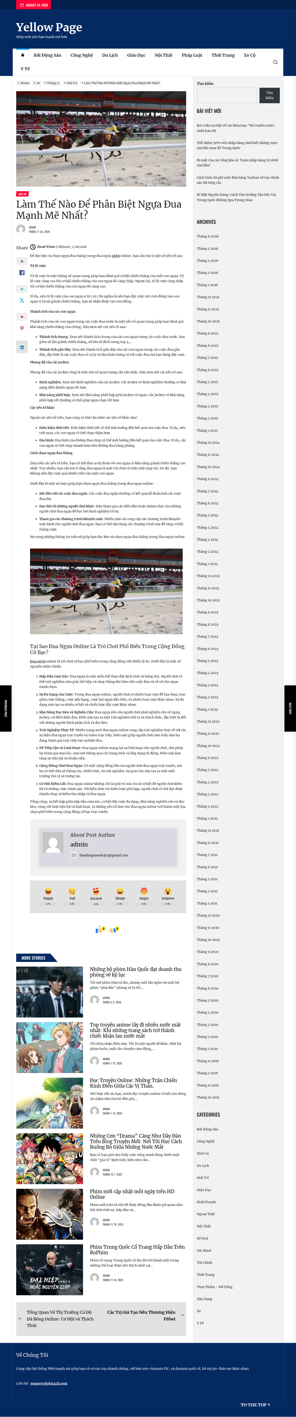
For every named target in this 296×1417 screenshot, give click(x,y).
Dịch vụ (203, 1153)
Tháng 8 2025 (207, 345)
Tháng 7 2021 (207, 855)
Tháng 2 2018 (207, 1073)
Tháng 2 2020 (207, 1037)
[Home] (22, 55)
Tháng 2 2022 (207, 806)
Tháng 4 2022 (207, 782)
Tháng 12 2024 (208, 442)
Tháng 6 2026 (208, 236)
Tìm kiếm (205, 83)
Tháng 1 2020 (207, 1049)
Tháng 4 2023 (207, 673)
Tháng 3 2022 (207, 794)
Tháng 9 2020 (208, 952)
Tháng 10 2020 (208, 940)
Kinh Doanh (206, 1202)
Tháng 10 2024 (208, 467)
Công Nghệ (82, 55)
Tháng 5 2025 (207, 382)
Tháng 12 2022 (208, 721)
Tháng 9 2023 (207, 612)
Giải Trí (203, 1178)
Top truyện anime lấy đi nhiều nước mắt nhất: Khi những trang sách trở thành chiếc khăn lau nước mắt (135, 1030)
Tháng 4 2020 (208, 1012)
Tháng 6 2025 (207, 370)
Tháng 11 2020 (208, 928)
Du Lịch (110, 55)
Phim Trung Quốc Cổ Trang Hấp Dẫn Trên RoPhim (137, 1249)
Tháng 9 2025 (207, 333)
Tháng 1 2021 (207, 903)
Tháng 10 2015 (208, 1097)
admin (32, 227)
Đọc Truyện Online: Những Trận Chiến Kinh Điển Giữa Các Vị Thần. (133, 1083)
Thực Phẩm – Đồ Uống (215, 1287)
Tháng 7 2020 (207, 976)
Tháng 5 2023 (207, 661)
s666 (116, 256)
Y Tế (25, 69)
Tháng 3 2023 (207, 685)
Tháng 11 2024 (208, 455)
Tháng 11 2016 (208, 1085)
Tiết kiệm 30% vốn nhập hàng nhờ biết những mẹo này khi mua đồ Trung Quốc (237, 145)
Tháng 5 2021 (207, 879)
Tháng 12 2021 (208, 830)
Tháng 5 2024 (207, 515)
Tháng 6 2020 (208, 988)
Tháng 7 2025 (207, 358)
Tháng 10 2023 (208, 600)
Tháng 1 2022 (207, 818)
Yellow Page (49, 27)
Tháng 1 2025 (207, 430)
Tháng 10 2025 (208, 321)
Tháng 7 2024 (207, 491)
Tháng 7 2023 (207, 636)
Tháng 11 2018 (208, 1061)
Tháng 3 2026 (207, 261)
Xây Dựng (204, 1299)
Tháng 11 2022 (208, 733)
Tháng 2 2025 (207, 418)
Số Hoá (202, 1238)
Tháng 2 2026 (207, 273)
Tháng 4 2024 (208, 527)
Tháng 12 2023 (208, 576)
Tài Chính (204, 1263)
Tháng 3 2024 (207, 539)
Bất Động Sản (47, 55)
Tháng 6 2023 (207, 649)
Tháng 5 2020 (207, 1000)
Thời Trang (223, 55)
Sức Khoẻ (204, 1250)
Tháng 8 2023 (207, 624)
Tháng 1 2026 (207, 285)
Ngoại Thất (206, 1214)
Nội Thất (164, 55)
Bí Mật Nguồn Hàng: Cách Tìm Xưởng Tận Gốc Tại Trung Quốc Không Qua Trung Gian (236, 197)
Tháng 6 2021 (207, 867)
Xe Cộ (250, 55)
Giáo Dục (136, 55)
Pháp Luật (192, 55)
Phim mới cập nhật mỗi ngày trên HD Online (132, 1194)
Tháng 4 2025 (207, 394)
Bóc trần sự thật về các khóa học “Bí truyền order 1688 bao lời (235, 128)
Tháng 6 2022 (207, 758)
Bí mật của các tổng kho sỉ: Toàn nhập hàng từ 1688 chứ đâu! (237, 162)
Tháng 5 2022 (207, 770)
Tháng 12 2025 (208, 297)
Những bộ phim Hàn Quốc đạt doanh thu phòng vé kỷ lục (136, 972)
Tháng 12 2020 (208, 915)
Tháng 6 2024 (208, 503)
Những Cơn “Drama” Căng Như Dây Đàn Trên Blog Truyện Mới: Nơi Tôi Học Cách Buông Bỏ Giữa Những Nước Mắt (136, 1141)
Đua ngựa (37, 661)
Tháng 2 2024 (207, 551)
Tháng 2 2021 (207, 891)
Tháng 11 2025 (208, 309)
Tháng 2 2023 (207, 697)
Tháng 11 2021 (208, 843)
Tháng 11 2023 (208, 588)
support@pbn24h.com (49, 1383)
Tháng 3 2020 (207, 1025)
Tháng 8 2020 (208, 964)
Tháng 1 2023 (207, 709)
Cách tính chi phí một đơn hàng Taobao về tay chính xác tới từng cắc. (238, 180)
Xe (199, 1311)
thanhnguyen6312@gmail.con (104, 855)
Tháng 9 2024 (208, 479)
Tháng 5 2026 (207, 249)
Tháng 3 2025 (207, 406)
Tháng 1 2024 (207, 564)
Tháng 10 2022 (208, 746)
